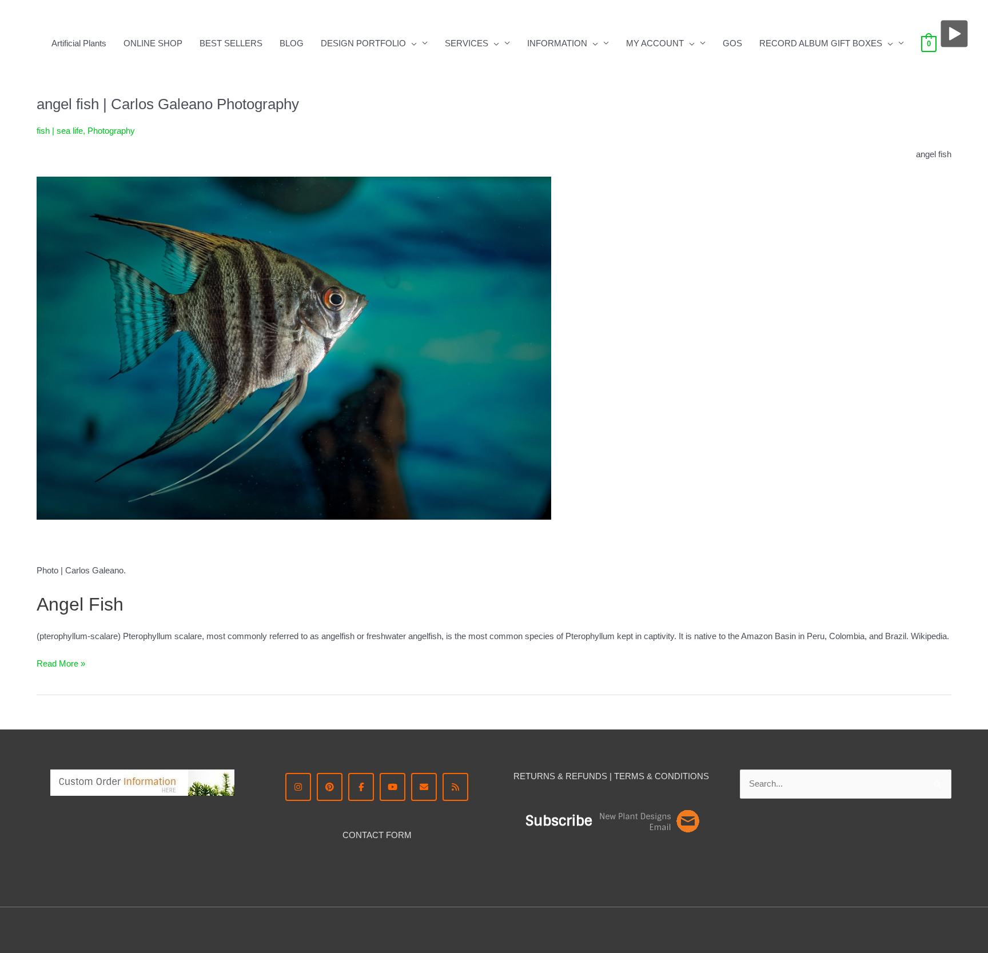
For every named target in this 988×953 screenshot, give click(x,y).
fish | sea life (60, 130)
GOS (732, 43)
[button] (411, 43)
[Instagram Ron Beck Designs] (298, 787)
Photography (111, 130)
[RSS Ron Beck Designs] (455, 787)
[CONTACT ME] (424, 787)
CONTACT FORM (377, 835)
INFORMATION (557, 43)
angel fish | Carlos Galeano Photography (168, 104)
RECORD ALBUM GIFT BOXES (820, 43)
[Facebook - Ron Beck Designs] (361, 787)
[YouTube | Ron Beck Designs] (392, 787)
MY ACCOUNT (655, 43)
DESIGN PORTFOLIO (363, 43)
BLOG (292, 43)
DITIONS (691, 776)
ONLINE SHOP (153, 43)
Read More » (61, 662)
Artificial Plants (78, 43)
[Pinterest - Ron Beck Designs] (329, 787)
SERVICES (466, 43)
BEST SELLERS (231, 43)
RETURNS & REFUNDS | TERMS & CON (593, 776)
